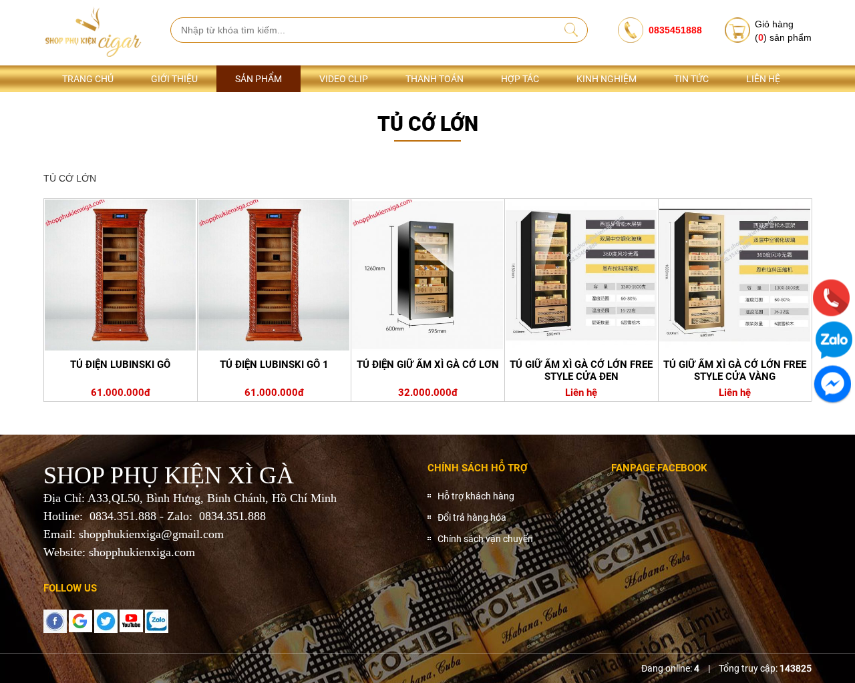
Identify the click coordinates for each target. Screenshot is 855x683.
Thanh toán (434, 78)
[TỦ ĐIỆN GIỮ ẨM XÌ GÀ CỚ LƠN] (427, 275)
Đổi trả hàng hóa (472, 517)
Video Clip (343, 78)
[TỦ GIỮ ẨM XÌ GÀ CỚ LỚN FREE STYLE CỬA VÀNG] (734, 275)
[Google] (80, 620)
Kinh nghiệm (606, 78)
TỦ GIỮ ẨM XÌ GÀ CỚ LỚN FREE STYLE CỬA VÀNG (734, 371)
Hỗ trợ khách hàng (476, 496)
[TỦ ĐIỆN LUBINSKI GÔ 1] (273, 275)
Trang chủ (88, 78)
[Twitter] (106, 620)
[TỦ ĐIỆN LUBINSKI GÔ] (120, 275)
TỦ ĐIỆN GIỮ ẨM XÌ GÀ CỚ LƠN (428, 365)
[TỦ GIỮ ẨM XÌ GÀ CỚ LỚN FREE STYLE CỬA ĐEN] (581, 275)
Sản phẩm (258, 78)
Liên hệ (763, 78)
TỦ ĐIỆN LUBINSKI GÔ (120, 365)
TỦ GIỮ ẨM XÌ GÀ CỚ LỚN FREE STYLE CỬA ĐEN (581, 371)
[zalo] (156, 620)
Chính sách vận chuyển (485, 538)
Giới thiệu (174, 78)
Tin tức (691, 78)
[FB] (55, 620)
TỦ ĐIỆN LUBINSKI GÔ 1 (274, 365)
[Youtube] (131, 620)
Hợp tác (520, 78)
